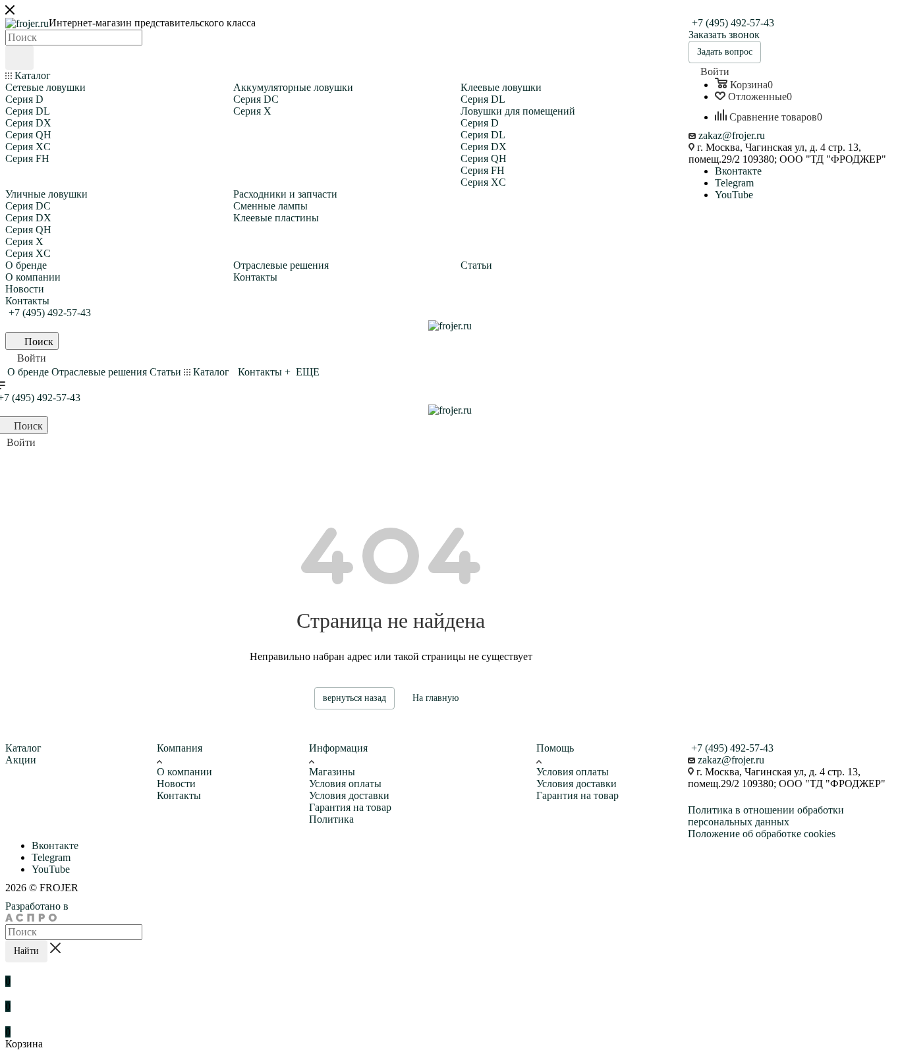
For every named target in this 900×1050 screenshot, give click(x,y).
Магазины (332, 771)
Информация (338, 748)
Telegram (734, 182)
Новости (176, 783)
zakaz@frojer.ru (731, 135)
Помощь (555, 748)
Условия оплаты (345, 783)
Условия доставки (349, 795)
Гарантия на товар (350, 807)
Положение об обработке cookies (761, 833)
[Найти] (19, 57)
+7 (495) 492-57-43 (733, 22)
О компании (184, 771)
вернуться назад (354, 698)
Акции (20, 759)
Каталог (23, 748)
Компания (179, 748)
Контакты (179, 795)
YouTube (734, 194)
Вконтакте (738, 171)
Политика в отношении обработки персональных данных (766, 815)
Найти (26, 951)
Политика (331, 819)
